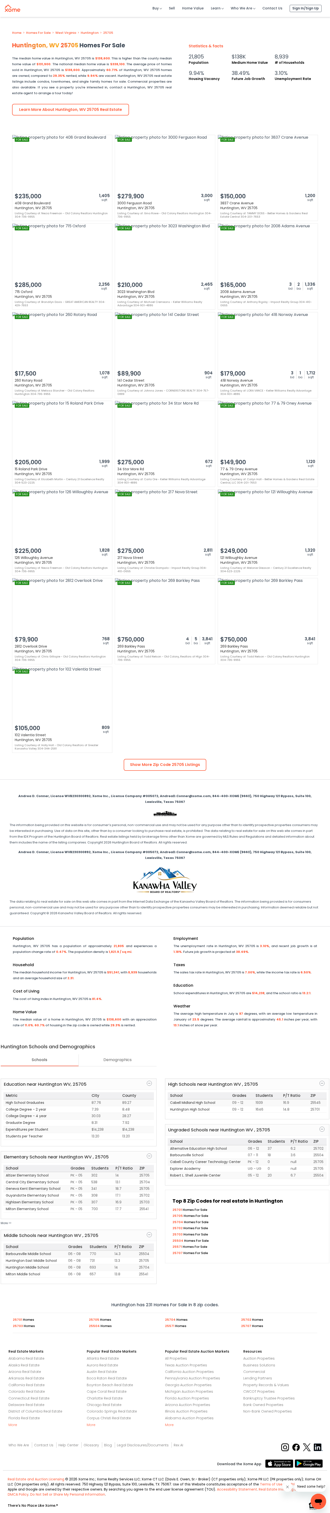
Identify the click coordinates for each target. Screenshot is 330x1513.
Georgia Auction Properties (188, 1385)
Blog (108, 1445)
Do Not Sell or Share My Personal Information (67, 1494)
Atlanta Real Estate (103, 1358)
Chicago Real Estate (104, 1404)
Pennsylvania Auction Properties (192, 1378)
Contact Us (272, 8)
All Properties (176, 1358)
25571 (177, 1246)
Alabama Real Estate (26, 1358)
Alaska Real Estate (24, 1365)
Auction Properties (259, 1358)
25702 (177, 1228)
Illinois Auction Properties (186, 1411)
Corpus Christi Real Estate (109, 1418)
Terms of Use (271, 1484)
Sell (172, 8)
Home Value (193, 8)
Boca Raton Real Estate (107, 1378)
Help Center (68, 1445)
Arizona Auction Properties (187, 1404)
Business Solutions (259, 1365)
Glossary (91, 1445)
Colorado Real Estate (26, 1391)
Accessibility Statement (237, 1489)
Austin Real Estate (102, 1371)
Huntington (90, 33)
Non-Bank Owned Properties (267, 1411)
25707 (177, 1253)
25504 (178, 1240)
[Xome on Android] (309, 1463)
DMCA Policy (18, 1494)
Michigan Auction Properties (189, 1391)
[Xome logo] (12, 7)
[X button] (307, 1447)
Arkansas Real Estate (26, 1378)
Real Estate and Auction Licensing (36, 1479)
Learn (216, 8)
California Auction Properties (189, 1371)
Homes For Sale (38, 33)
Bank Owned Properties (263, 1404)
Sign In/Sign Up (305, 8)
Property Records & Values (266, 1385)
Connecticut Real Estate (29, 1398)
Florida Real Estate (24, 1418)
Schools (39, 1060)
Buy (155, 8)
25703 (177, 1234)
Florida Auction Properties (187, 1398)
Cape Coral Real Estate (107, 1391)
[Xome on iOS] (280, 1463)
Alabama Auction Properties (189, 1418)
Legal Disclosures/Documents (143, 1445)
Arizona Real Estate (24, 1371)
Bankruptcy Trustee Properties (269, 1398)
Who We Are (241, 8)
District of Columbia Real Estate (35, 1411)
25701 (177, 1209)
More (12, 1424)
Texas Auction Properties (186, 1365)
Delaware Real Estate (26, 1404)
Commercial (254, 1371)
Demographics (117, 1060)
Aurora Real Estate (102, 1365)
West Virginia (65, 33)
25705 (108, 33)
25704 (178, 1222)
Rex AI (178, 1445)
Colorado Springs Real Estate (112, 1411)
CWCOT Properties (259, 1391)
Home (17, 33)
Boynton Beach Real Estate (110, 1385)
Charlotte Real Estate (105, 1398)
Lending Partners (257, 1378)
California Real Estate (26, 1385)
